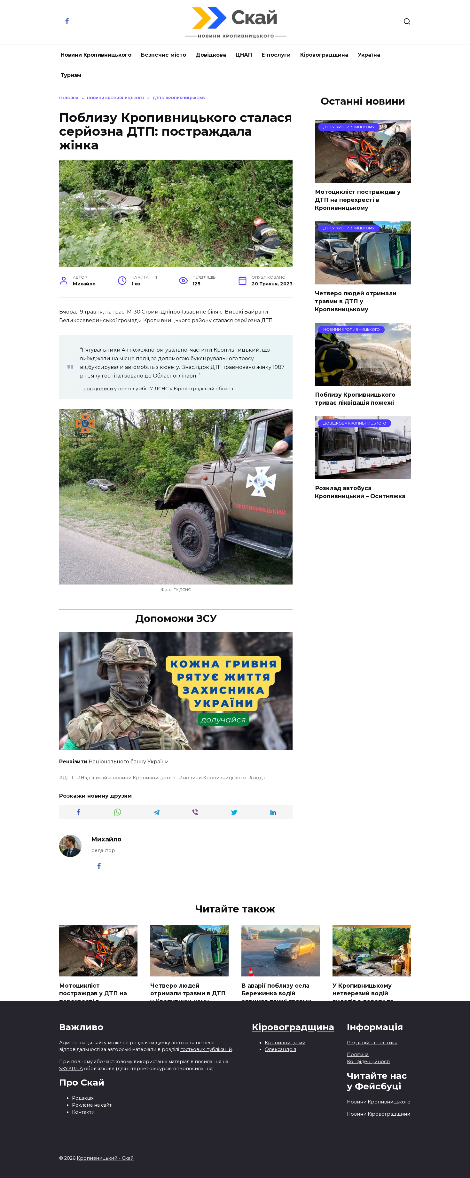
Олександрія (280, 1049)
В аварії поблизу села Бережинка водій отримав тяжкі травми (276, 993)
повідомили (98, 389)
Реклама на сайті (92, 1105)
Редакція (83, 1098)
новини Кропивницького (214, 778)
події (259, 778)
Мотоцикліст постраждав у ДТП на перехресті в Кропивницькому (358, 199)
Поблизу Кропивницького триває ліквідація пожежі (355, 398)
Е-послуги (276, 55)
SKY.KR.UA (71, 1068)
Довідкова (211, 55)
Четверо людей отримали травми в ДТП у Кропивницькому (355, 301)
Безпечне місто (163, 55)
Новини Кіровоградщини (378, 1114)
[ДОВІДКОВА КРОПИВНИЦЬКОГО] (363, 475)
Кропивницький (285, 1043)
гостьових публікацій (206, 1049)
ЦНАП (244, 55)
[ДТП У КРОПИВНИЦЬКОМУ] (363, 179)
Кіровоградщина (324, 55)
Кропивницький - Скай (105, 1158)
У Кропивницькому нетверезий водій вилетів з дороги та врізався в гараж (363, 997)
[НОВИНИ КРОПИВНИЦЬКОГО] (363, 382)
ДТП (68, 778)
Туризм (71, 75)
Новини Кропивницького (96, 55)
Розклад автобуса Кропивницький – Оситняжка (360, 492)
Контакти (83, 1112)
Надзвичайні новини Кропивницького (128, 778)
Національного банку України (129, 762)
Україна (369, 55)
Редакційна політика (372, 1043)
